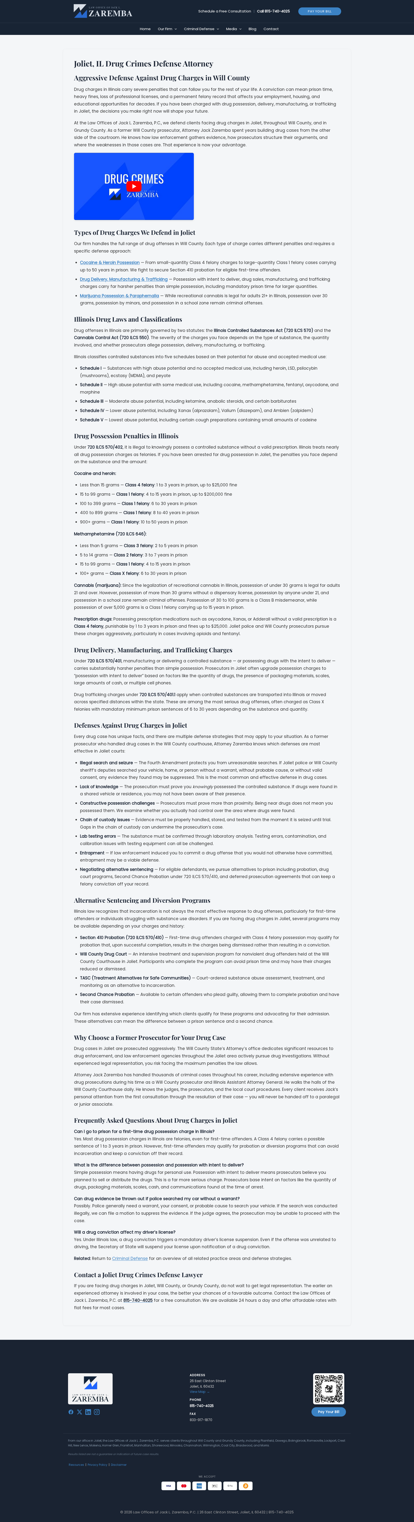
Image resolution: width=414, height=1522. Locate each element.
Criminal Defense (130, 1258)
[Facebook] (71, 1413)
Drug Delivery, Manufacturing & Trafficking (124, 279)
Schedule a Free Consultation (224, 11)
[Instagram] (97, 1413)
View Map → (200, 1391)
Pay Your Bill (328, 1411)
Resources (76, 1465)
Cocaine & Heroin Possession (110, 262)
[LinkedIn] (88, 1413)
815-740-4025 (277, 11)
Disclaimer (118, 1465)
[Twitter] (79, 1413)
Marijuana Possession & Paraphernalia (119, 296)
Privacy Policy (97, 1465)
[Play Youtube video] (134, 186)
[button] (319, 11)
